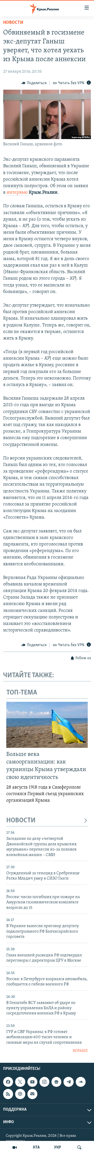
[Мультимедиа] (14, 1147)
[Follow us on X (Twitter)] (20, 1082)
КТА (36, 1147)
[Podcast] (20, 1094)
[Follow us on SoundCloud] (81, 1082)
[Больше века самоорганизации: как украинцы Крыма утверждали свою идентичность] (47, 725)
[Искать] (79, 1147)
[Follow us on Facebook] (8, 1082)
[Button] (33, 83)
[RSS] (8, 1094)
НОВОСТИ (21, 820)
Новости (13, 22)
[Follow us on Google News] (56, 1082)
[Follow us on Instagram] (44, 1082)
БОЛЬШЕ (80, 1051)
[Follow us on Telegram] (68, 1082)
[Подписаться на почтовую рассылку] (32, 1094)
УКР (57, 1147)
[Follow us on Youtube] (32, 1082)
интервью (18, 192)
